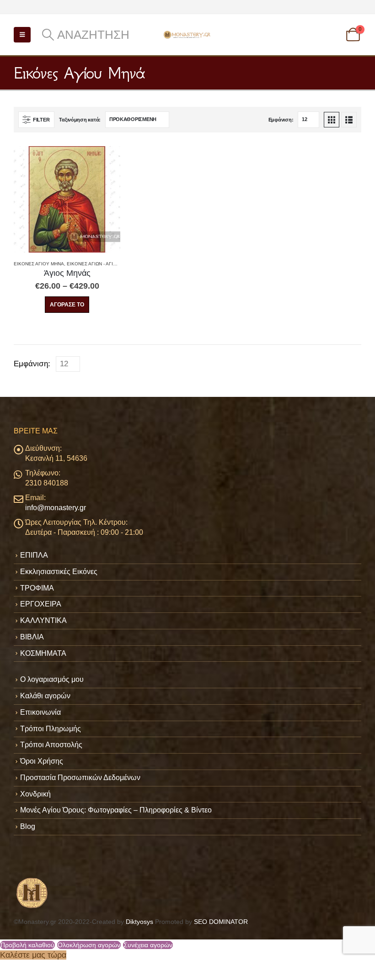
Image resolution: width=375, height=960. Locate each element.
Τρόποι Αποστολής (51, 745)
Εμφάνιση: (281, 119)
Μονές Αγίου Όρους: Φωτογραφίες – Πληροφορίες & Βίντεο (116, 810)
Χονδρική (35, 794)
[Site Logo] (187, 34)
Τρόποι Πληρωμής (50, 729)
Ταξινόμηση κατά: (80, 119)
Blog (27, 826)
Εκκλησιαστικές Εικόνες (58, 571)
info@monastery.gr (55, 508)
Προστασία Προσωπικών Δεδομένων (80, 777)
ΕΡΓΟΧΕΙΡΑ (40, 604)
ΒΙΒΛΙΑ (32, 637)
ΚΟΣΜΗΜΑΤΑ (43, 653)
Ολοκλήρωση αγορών (89, 945)
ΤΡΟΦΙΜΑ (37, 588)
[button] (22, 34)
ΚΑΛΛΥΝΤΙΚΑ (43, 620)
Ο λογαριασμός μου (52, 679)
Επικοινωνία (40, 712)
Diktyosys (139, 921)
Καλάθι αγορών (45, 696)
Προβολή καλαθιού (27, 945)
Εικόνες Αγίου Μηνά (39, 263)
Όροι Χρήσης (41, 761)
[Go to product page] (67, 199)
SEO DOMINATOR (221, 921)
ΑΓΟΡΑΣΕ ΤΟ (67, 304)
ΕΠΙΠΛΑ (34, 555)
